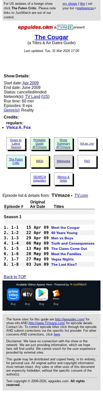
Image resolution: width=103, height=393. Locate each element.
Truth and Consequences (72, 243)
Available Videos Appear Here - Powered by (43, 284)
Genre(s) (11, 110)
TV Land (32, 96)
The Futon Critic (16, 161)
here (57, 334)
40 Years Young (64, 233)
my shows (69, 4)
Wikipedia (63, 161)
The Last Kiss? (64, 264)
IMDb (39, 161)
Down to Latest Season (16, 143)
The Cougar (51, 37)
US (45, 96)
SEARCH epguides (39, 178)
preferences (85, 8)
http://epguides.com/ (70, 319)
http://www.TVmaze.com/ (46, 323)
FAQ (87, 161)
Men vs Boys (62, 238)
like (82, 4)
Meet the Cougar (65, 228)
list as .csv (87, 143)
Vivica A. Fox (18, 127)
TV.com (81, 195)
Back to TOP (15, 277)
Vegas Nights (62, 259)
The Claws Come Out (69, 249)
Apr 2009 (30, 83)
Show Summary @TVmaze (63, 143)
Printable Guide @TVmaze (39, 143)
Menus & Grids (64, 178)
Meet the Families (66, 254)
